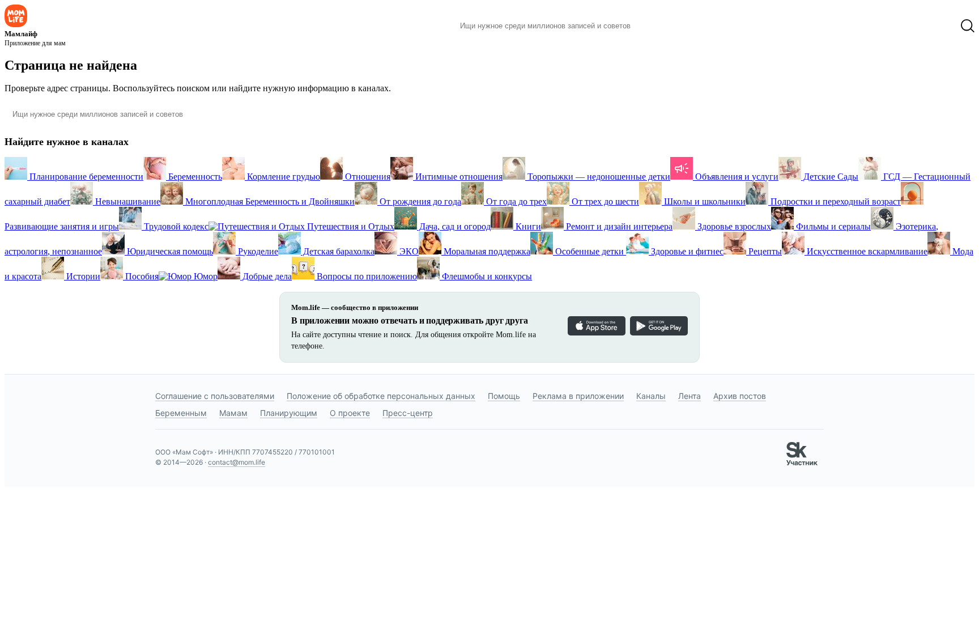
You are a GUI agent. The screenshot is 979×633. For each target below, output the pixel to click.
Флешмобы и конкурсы (486, 276)
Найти (656, 26)
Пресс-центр (407, 413)
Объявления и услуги (735, 176)
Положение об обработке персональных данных (381, 396)
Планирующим (288, 413)
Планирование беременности (85, 176)
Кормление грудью (282, 176)
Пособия (141, 276)
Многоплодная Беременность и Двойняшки (269, 201)
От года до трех (515, 201)
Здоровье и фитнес (686, 251)
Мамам (233, 413)
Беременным (181, 413)
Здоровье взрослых (733, 226)
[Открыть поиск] (967, 26)
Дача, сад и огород (454, 226)
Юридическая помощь (169, 251)
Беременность (194, 176)
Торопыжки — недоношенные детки (597, 176)
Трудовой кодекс (175, 226)
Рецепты (764, 251)
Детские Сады (829, 176)
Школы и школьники (704, 201)
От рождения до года (419, 201)
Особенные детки (589, 251)
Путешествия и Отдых (349, 226)
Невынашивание (126, 201)
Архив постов (739, 396)
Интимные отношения (458, 176)
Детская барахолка (337, 251)
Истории (82, 276)
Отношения (366, 176)
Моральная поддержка (485, 251)
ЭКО (408, 251)
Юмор (204, 276)
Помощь (504, 396)
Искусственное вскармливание (866, 251)
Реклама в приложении (578, 396)
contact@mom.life (236, 462)
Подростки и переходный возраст (834, 201)
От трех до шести (604, 201)
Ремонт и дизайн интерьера (618, 226)
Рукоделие (257, 251)
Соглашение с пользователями (214, 396)
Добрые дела (266, 276)
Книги (527, 226)
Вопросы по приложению (365, 276)
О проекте (350, 413)
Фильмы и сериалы (832, 226)
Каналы (651, 396)
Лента (689, 396)
